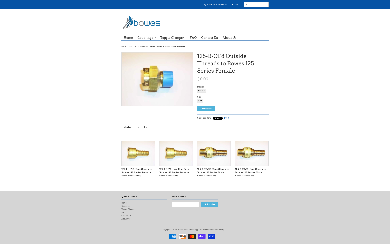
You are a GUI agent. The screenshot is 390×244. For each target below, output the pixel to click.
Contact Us (209, 38)
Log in (205, 4)
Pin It (226, 118)
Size (199, 97)
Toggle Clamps (171, 38)
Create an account (219, 4)
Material (200, 87)
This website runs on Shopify (211, 229)
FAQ (193, 38)
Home (128, 38)
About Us (229, 38)
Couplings (145, 38)
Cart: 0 (237, 4)
